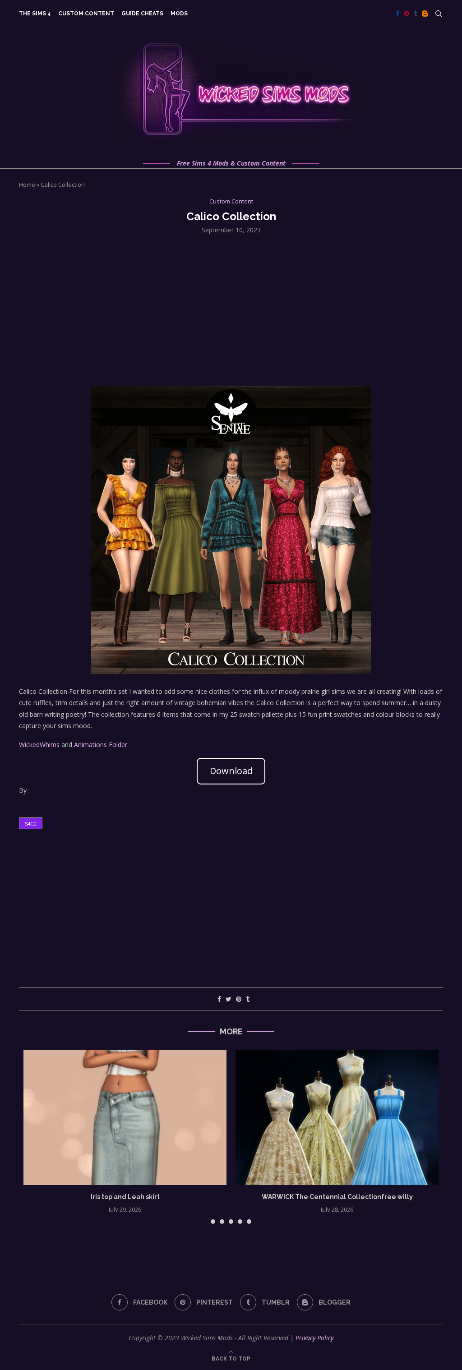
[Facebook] (397, 13)
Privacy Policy (314, 1337)
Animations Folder (100, 744)
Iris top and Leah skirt (125, 1196)
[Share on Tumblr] (247, 999)
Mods (179, 13)
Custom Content (86, 13)
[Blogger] (425, 13)
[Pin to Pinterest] (238, 999)
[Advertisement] (231, 309)
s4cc (31, 823)
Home (27, 184)
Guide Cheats (142, 13)
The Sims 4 (35, 13)
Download (231, 771)
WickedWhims (39, 744)
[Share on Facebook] (219, 999)
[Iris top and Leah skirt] (124, 1117)
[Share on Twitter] (228, 999)
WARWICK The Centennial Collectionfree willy (337, 1196)
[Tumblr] (415, 13)
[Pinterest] (406, 13)
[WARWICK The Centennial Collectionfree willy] (337, 1117)
